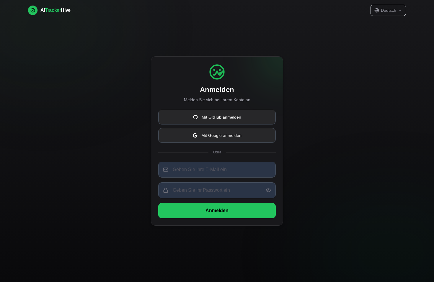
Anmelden (217, 210)
